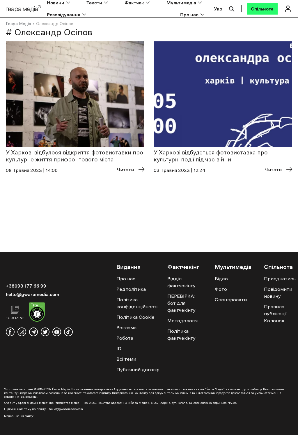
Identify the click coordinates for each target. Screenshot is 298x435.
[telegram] (33, 331)
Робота (124, 338)
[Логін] (287, 8)
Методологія (182, 320)
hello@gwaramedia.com (32, 294)
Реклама (126, 327)
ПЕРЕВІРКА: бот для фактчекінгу (181, 303)
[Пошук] (231, 8)
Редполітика (131, 289)
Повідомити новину (278, 292)
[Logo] (23, 9)
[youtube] (56, 331)
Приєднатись (280, 278)
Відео (221, 278)
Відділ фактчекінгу (181, 282)
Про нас (189, 14)
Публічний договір (137, 369)
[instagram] (21, 331)
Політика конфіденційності (136, 303)
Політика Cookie (135, 317)
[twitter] (45, 331)
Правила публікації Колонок (275, 313)
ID (118, 348)
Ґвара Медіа (18, 24)
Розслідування (63, 14)
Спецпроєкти (231, 299)
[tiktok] (68, 331)
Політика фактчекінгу (181, 334)
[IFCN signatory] (37, 312)
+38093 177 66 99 (26, 285)
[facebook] (10, 331)
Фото (221, 289)
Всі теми (126, 359)
